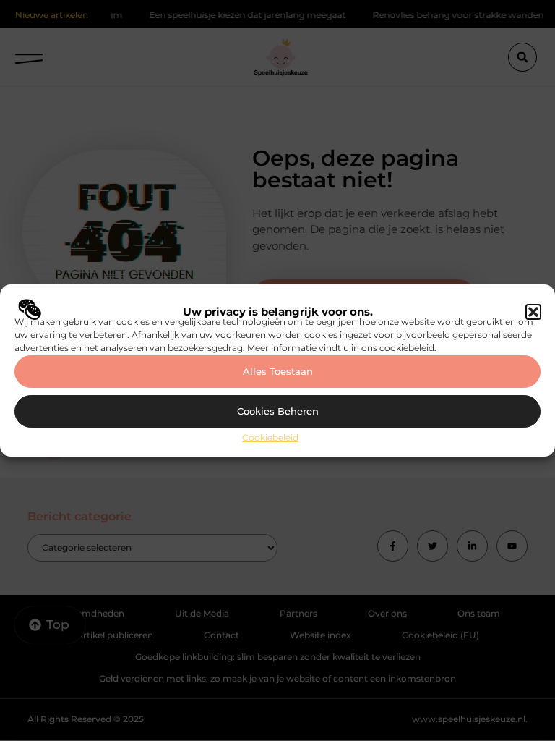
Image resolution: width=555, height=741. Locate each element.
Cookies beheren (278, 411)
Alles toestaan (278, 371)
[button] (533, 312)
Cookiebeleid (270, 437)
